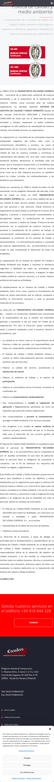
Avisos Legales (9, 710)
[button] (50, 729)
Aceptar (27, 758)
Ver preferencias (27, 772)
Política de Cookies (18, 778)
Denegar (27, 765)
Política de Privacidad (33, 778)
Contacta (33, 623)
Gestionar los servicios (26, 751)
